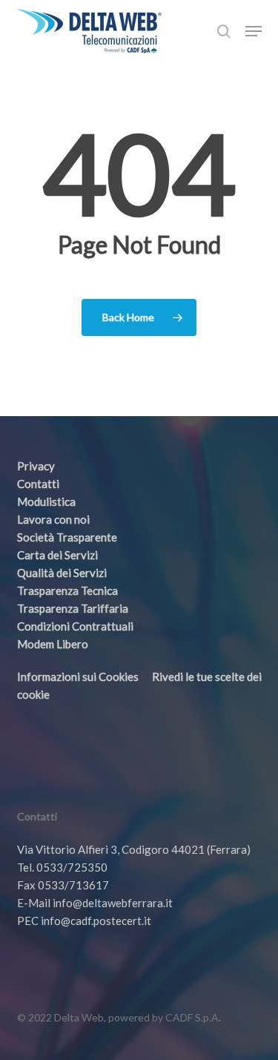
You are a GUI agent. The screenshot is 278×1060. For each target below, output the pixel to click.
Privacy (36, 466)
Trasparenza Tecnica (67, 590)
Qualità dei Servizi (62, 572)
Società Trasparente (67, 537)
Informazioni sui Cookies (78, 676)
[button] (253, 31)
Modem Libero (52, 644)
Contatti (38, 483)
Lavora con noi (53, 519)
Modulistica (46, 501)
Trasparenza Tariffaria (72, 608)
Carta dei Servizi (57, 555)
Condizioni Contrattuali (75, 626)
